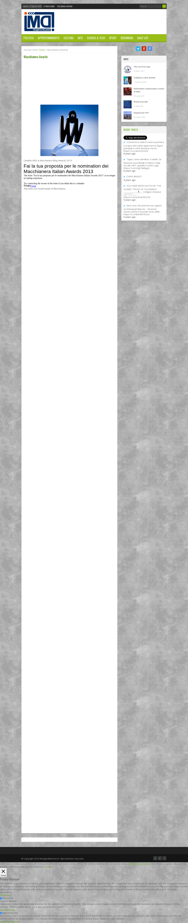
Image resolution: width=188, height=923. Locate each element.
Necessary (7, 898)
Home (41, 49)
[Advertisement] (69, 82)
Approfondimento (48, 38)
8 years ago (130, 153)
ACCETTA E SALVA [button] (9, 921)
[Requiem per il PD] (128, 115)
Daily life (142, 38)
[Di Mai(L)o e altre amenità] (128, 80)
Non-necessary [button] (7, 909)
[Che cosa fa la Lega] (128, 69)
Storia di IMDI (48, 6)
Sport (113, 38)
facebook (149, 48)
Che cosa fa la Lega (142, 67)
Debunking (127, 38)
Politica (29, 38)
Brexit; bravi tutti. (141, 102)
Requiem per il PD (141, 113)
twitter (138, 48)
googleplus (144, 48)
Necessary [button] (5, 895)
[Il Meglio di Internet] (39, 28)
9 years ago (130, 179)
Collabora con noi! (64, 6)
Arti (80, 38)
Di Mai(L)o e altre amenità (144, 78)
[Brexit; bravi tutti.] (128, 104)
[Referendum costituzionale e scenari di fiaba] (128, 91)
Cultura (69, 38)
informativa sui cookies (138, 863)
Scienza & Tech (96, 38)
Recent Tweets (131, 130)
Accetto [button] (48, 866)
